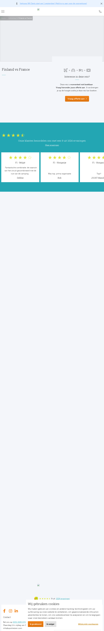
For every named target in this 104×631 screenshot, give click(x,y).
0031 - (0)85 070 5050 (100, 11)
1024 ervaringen (63, 599)
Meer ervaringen (52, 145)
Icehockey (12, 18)
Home (3, 18)
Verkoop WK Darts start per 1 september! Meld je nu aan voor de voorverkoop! (53, 3)
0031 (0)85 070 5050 (21, 622)
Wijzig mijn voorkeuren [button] (88, 624)
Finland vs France (25, 18)
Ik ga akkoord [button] (35, 624)
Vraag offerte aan (76, 98)
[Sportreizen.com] (52, 11)
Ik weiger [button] (50, 624)
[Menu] (3, 11)
